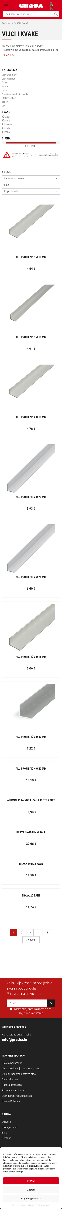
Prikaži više (8, 55)
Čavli (4, 82)
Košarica (51, 7)
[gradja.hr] (31, 6)
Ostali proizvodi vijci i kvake (15, 94)
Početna (6, 23)
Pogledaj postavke (31, 1198)
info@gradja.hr (15, 1039)
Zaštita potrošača (12, 1084)
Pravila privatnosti (12, 1063)
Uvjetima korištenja (31, 1013)
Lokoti (5, 90)
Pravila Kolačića (11, 1101)
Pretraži (56, 14)
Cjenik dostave (10, 1079)
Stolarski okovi (9, 98)
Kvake (5, 86)
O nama (6, 1121)
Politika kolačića (19, 1205)
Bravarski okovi (9, 75)
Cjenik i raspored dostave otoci (19, 1073)
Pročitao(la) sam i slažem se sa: (32, 1011)
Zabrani (31, 1189)
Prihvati (31, 1180)
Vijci (4, 105)
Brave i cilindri (8, 78)
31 (48, 932)
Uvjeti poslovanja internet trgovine (21, 1068)
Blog (4, 1132)
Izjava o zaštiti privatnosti (39, 1205)
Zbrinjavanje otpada (13, 1090)
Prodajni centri (10, 1127)
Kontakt (6, 1138)
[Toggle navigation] (6, 5)
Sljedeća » (31, 939)
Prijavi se (51, 4)
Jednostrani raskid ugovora (17, 1095)
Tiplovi (5, 102)
